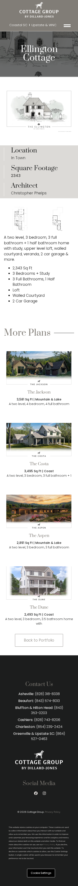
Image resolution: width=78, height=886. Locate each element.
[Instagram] (44, 793)
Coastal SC (18, 25)
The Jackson (39, 392)
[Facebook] (36, 793)
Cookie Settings (41, 873)
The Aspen (39, 535)
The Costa (39, 464)
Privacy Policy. (53, 812)
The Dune (39, 607)
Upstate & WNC (44, 25)
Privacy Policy (49, 844)
